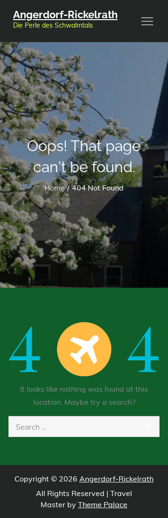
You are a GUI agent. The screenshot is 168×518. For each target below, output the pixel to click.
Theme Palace (102, 504)
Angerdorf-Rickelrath (65, 14)
